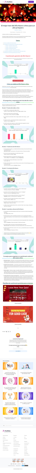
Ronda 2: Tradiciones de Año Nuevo (12, 47)
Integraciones (16, 448)
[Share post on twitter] (8, 331)
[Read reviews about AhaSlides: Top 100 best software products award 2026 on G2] (14, 460)
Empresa (25, 438)
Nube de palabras (5, 440)
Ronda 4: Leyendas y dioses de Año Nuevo (13, 49)
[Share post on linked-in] (6, 331)
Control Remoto (5, 448)
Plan (25, 437)
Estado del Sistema (11, 465)
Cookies (25, 450)
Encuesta (4, 438)
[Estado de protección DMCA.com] (25, 466)
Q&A (3, 441)
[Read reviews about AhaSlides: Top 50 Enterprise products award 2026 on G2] (22, 460)
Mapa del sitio (18, 465)
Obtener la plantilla (18, 303)
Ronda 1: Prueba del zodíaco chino (11, 45)
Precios (25, 435)
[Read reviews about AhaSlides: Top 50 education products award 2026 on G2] (18, 460)
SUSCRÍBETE (18, 351)
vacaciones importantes (6, 87)
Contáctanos (26, 444)
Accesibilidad (26, 453)
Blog (14, 438)
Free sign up (31, 1)
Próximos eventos (16, 441)
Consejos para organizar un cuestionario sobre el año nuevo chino (15, 51)
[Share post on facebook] (10, 331)
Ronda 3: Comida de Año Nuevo (11, 48)
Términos (25, 447)
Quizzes (4, 437)
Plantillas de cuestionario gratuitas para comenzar (12, 52)
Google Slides (16, 450)
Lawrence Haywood (18, 338)
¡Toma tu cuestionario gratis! (18, 80)
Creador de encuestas (6, 445)
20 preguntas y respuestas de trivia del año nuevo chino (13, 44)
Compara (15, 437)
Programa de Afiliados (17, 444)
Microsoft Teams (16, 453)
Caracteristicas (5, 435)
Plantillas (15, 440)
